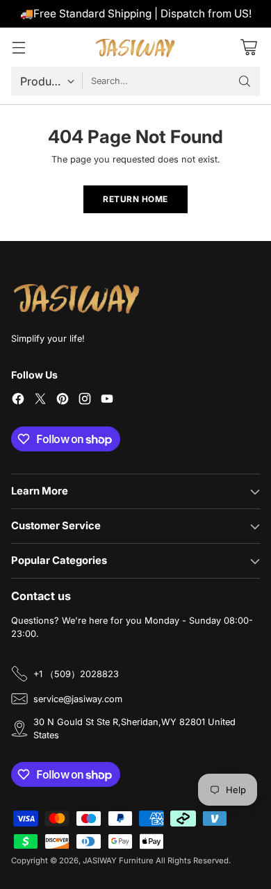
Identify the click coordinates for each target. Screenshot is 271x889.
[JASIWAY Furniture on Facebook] (18, 400)
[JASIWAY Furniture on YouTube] (107, 400)
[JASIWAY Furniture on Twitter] (40, 400)
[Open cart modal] (248, 47)
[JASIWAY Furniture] (135, 47)
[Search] (244, 81)
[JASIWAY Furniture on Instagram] (84, 400)
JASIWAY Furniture (118, 860)
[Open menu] (18, 47)
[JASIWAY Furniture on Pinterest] (62, 400)
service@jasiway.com (77, 699)
